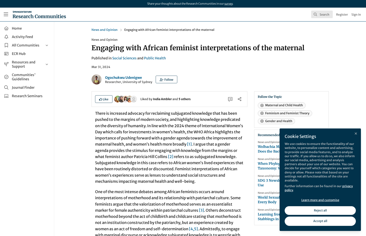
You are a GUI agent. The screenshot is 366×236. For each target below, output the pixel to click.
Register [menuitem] (342, 14)
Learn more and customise (320, 200)
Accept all (320, 221)
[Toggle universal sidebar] (6, 14)
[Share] (239, 99)
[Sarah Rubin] (133, 99)
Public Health (155, 58)
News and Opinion (105, 30)
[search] (322, 14)
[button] (166, 79)
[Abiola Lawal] (129, 99)
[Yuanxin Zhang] (125, 99)
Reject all (320, 210)
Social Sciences (124, 58)
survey (228, 3)
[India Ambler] (117, 99)
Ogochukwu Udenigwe (123, 77)
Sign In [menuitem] (356, 14)
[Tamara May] (121, 99)
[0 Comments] (230, 99)
